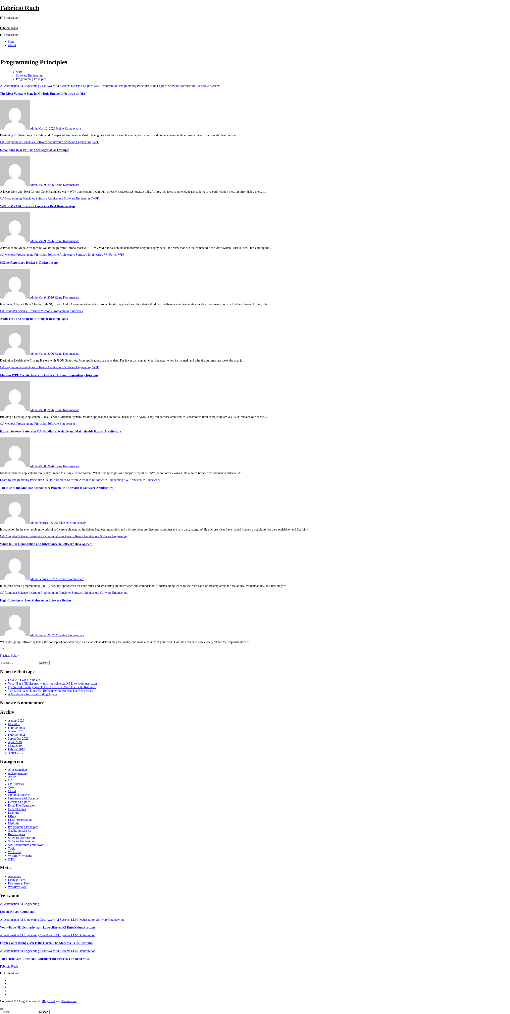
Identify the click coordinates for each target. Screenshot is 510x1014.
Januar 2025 (15, 731)
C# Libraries (16, 784)
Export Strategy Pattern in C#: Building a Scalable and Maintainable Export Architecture (60, 431)
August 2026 (16, 720)
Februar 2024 (16, 735)
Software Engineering (78, 142)
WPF (95, 142)
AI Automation (10, 85)
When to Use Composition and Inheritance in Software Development (46, 544)
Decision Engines (82, 85)
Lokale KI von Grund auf (24, 680)
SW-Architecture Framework (142, 479)
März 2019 (15, 745)
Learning (34, 311)
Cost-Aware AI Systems (55, 85)
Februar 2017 (16, 749)
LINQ (12, 816)
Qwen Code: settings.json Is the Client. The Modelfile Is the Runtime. (52, 687)
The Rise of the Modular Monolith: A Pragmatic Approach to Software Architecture (56, 487)
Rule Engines (159, 85)
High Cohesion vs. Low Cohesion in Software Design (35, 600)
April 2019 (15, 742)
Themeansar (68, 1001)
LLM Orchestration (106, 85)
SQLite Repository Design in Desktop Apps (29, 262)
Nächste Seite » (10, 655)
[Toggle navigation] (1, 25)
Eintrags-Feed (17, 879)
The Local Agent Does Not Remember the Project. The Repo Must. (50, 690)
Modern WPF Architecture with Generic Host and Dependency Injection (49, 375)
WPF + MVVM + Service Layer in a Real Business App (37, 206)
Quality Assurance (55, 479)
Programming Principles (134, 85)
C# (2, 142)
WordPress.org (17, 887)
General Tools (17, 809)
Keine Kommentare (68, 128)
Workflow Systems (208, 85)
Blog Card (48, 1001)
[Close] (1, 1009)
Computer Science (16, 311)
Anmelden (14, 876)
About (12, 45)
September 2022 (18, 738)
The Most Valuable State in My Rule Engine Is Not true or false (42, 93)
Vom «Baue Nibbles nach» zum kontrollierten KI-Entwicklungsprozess (52, 683)
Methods (10, 254)
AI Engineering (30, 85)
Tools (11, 848)
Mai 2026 (14, 724)
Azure (12, 776)
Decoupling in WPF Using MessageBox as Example (34, 150)
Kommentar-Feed (19, 883)
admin (34, 128)
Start (11, 41)
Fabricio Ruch (19, 7)
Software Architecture (182, 85)
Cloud (12, 791)
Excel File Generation (21, 805)
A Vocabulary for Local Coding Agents (32, 694)
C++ (11, 787)
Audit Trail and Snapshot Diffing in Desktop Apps (34, 318)
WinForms (111, 254)
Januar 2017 (15, 753)
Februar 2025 (16, 727)
